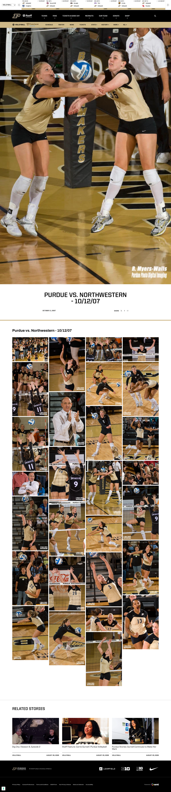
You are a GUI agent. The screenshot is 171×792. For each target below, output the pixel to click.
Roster (61, 25)
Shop (127, 16)
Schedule (49, 25)
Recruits (89, 16)
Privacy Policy (16, 784)
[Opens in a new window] (107, 768)
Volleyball (16, 755)
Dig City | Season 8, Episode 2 (26, 747)
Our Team (103, 16)
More (115, 25)
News (72, 25)
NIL (124, 25)
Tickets (82, 25)
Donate (116, 16)
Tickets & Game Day (71, 16)
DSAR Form (53, 784)
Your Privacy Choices (65, 784)
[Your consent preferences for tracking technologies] (3, 788)
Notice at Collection (78, 784)
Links (33, 8)
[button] (19, 4)
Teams (44, 16)
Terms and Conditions (42, 784)
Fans (55, 16)
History (104, 25)
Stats (93, 25)
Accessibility (89, 784)
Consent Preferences (28, 784)
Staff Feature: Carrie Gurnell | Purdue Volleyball (84, 747)
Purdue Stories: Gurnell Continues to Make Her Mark (134, 748)
